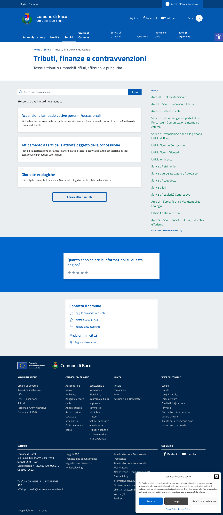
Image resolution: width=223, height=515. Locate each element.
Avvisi (116, 394)
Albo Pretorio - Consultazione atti (132, 472)
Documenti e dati (27, 412)
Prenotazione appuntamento (81, 459)
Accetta (151, 501)
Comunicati (119, 390)
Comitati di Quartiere (173, 403)
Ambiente (70, 394)
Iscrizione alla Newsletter (127, 399)
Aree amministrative (29, 390)
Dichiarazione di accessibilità (129, 485)
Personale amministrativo (31, 408)
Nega (176, 501)
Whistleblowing (74, 467)
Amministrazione (34, 37)
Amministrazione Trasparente (129, 463)
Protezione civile (161, 34)
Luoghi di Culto (169, 394)
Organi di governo (27, 386)
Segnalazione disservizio (78, 463)
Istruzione (142, 36)
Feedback (118, 498)
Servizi (68, 37)
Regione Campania (29, 4)
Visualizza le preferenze (204, 501)
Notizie (117, 386)
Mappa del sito (25, 510)
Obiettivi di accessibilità (126, 489)
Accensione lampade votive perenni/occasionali (61, 115)
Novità (54, 37)
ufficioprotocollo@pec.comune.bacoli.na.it (40, 489)
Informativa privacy (124, 481)
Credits (43, 510)
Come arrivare (169, 399)
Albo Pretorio (120, 467)
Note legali (119, 494)
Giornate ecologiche (38, 174)
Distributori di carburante (175, 412)
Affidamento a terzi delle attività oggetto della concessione (71, 145)
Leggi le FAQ (72, 454)
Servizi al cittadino (116, 34)
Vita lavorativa (97, 438)
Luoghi (165, 386)
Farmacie (166, 408)
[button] (219, 37)
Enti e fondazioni (27, 399)
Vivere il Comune (83, 35)
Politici (21, 403)
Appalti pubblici (73, 408)
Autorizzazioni (73, 412)
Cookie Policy (171, 509)
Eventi (165, 390)
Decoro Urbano (169, 416)
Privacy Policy (184, 509)
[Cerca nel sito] (199, 18)
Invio (135, 92)
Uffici (20, 394)
